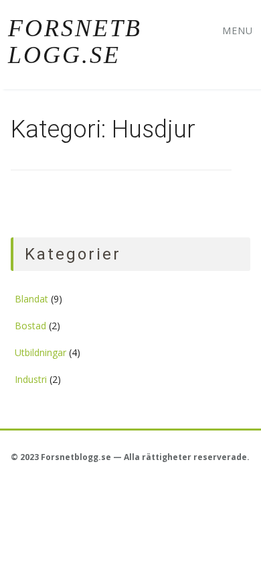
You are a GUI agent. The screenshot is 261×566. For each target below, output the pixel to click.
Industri (31, 379)
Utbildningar (40, 352)
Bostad (30, 325)
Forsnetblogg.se (75, 41)
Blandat (31, 298)
